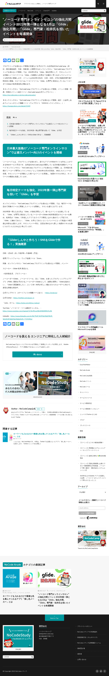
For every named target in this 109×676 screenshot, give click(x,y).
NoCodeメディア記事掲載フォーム (89, 643)
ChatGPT (46, 10)
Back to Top (54, 618)
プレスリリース (85, 425)
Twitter (18, 417)
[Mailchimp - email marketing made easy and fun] (89, 519)
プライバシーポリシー (84, 626)
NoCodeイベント (85, 381)
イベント (38, 10)
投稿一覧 (39, 409)
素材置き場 (81, 648)
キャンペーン (84, 392)
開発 (81, 431)
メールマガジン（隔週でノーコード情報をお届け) (92, 501)
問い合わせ (37, 354)
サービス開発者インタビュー (89, 409)
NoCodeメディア (21, 671)
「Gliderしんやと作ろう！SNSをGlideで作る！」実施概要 (29, 135)
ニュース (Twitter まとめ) (88, 414)
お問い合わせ (81, 659)
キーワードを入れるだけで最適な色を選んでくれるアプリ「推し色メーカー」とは (18, 599)
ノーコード (21, 10)
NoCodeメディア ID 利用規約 (87, 632)
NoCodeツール (85, 387)
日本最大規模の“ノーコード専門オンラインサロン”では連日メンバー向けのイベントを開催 (37, 125)
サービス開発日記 (86, 403)
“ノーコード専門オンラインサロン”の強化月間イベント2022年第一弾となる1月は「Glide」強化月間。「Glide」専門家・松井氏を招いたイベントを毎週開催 (54, 600)
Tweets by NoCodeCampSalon (88, 548)
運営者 (79, 654)
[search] (104, 10)
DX (5, 592)
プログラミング (60, 590)
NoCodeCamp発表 (86, 376)
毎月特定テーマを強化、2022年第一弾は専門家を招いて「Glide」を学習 (34, 130)
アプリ (14, 592)
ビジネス (27, 592)
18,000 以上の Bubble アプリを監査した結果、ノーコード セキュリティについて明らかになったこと (93, 478)
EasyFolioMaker (85, 364)
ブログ (82, 420)
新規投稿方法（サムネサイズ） (87, 637)
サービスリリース (86, 398)
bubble (54, 10)
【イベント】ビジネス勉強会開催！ (92, 442)
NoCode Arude (19, 39)
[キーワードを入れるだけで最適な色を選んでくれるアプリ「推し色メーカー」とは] (7, 437)
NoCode (30, 10)
